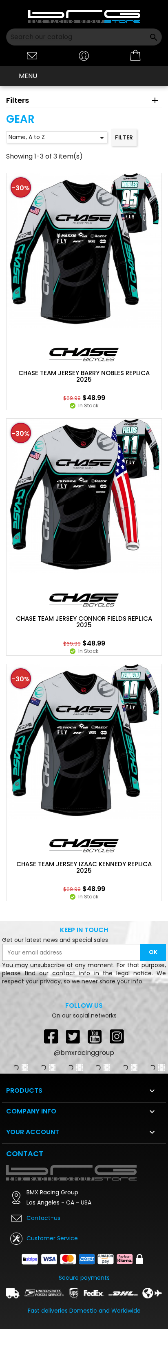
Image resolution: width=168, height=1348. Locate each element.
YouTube (95, 1036)
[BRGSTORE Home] (84, 16)
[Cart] (136, 56)
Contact (24, 1153)
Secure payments (84, 1278)
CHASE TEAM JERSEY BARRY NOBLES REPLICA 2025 (84, 376)
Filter (124, 137)
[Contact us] (32, 55)
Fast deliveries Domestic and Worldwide (84, 1311)
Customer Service (52, 1238)
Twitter (73, 1036)
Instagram (117, 1036)
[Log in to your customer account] (84, 55)
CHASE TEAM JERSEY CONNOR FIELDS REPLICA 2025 (84, 621)
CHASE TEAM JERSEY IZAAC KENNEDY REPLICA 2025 (84, 867)
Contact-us (43, 1218)
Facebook (51, 1036)
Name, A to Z (58, 138)
